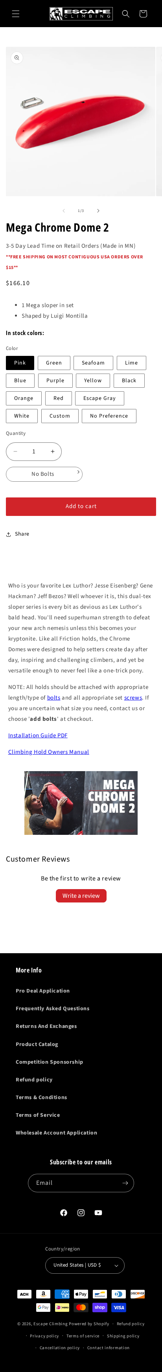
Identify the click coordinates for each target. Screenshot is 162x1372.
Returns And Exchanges (46, 1026)
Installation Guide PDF (38, 735)
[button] (15, 13)
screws (133, 698)
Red (58, 398)
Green (54, 363)
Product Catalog (37, 1044)
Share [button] (22, 534)
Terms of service (82, 1336)
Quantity (16, 433)
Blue (20, 381)
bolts (54, 698)
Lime (131, 363)
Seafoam (93, 363)
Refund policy (34, 1080)
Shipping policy (123, 1336)
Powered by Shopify (89, 1324)
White (21, 416)
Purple (55, 381)
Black (129, 381)
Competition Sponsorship (49, 1062)
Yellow (93, 381)
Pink (20, 363)
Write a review (81, 895)
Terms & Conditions (41, 1097)
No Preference (109, 416)
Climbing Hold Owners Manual (48, 752)
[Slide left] (63, 210)
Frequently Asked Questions (53, 1009)
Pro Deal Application (43, 991)
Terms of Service (38, 1115)
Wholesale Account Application (56, 1133)
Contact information (108, 1348)
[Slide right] (98, 210)
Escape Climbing (50, 1324)
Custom (60, 416)
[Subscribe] (125, 1183)
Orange (23, 398)
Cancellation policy (60, 1348)
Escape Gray (99, 398)
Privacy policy (44, 1336)
